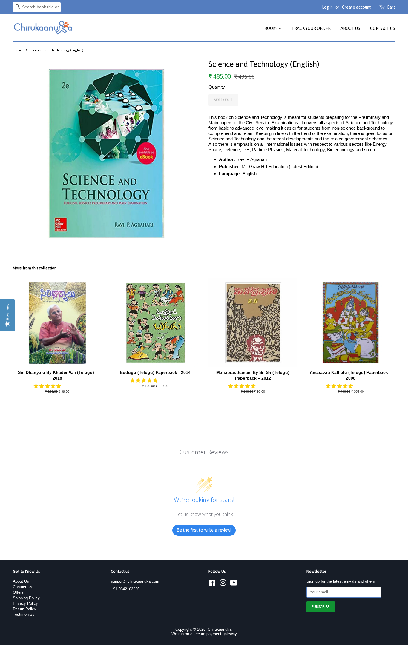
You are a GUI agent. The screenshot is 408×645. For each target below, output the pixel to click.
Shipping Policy (26, 598)
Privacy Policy (25, 603)
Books (271, 28)
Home (17, 50)
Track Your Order (311, 28)
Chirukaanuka (219, 629)
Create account (356, 7)
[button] (48, 385)
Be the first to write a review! (204, 530)
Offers (18, 592)
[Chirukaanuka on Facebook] (211, 584)
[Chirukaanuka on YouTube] (233, 584)
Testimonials (24, 614)
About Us (350, 28)
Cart (391, 7)
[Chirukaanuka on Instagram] (223, 584)
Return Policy (24, 609)
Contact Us (382, 28)
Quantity (216, 87)
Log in (327, 7)
